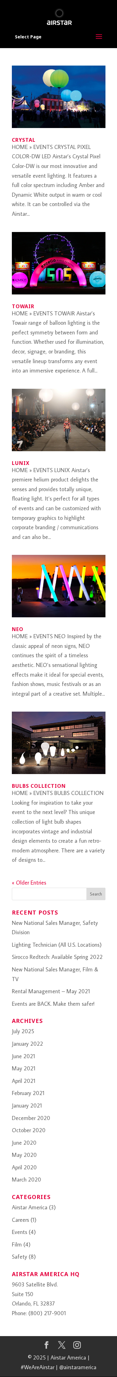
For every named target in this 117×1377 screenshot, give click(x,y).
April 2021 (23, 1080)
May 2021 (23, 1068)
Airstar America (29, 1207)
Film (17, 1244)
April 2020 (24, 1167)
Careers (20, 1219)
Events (19, 1232)
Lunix (21, 463)
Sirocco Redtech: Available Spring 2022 (57, 956)
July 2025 (23, 1031)
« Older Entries (29, 882)
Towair (23, 306)
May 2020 (24, 1154)
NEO (17, 629)
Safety (19, 1256)
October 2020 (29, 1130)
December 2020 (31, 1118)
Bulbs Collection (39, 785)
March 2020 (26, 1179)
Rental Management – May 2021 (51, 991)
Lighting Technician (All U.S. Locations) (57, 944)
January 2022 (27, 1043)
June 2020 (24, 1142)
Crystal (24, 139)
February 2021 (28, 1093)
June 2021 (23, 1056)
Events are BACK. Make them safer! (53, 1003)
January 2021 (27, 1105)
